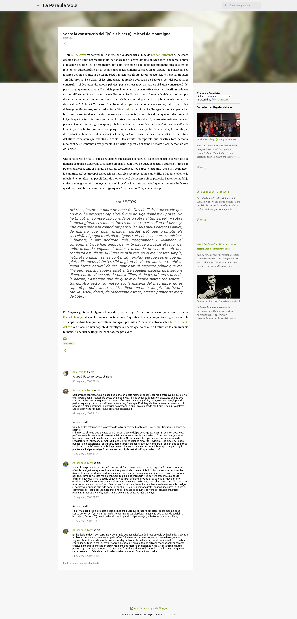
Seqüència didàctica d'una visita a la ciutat (218, 301)
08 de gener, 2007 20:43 (85, 381)
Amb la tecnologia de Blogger (150, 608)
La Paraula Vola (60, 5)
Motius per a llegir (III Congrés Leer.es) (216, 139)
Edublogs (69, 343)
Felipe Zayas (79, 54)
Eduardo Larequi (73, 317)
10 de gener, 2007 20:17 (85, 497)
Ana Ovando (79, 372)
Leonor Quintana (161, 54)
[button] (65, 44)
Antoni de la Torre (82, 390)
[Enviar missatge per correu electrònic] (65, 340)
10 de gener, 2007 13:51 (85, 454)
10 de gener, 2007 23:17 (85, 521)
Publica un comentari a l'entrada (81, 563)
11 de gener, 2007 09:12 (85, 556)
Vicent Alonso (126, 109)
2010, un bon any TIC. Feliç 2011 (213, 192)
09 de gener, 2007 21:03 (85, 413)
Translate (223, 99)
